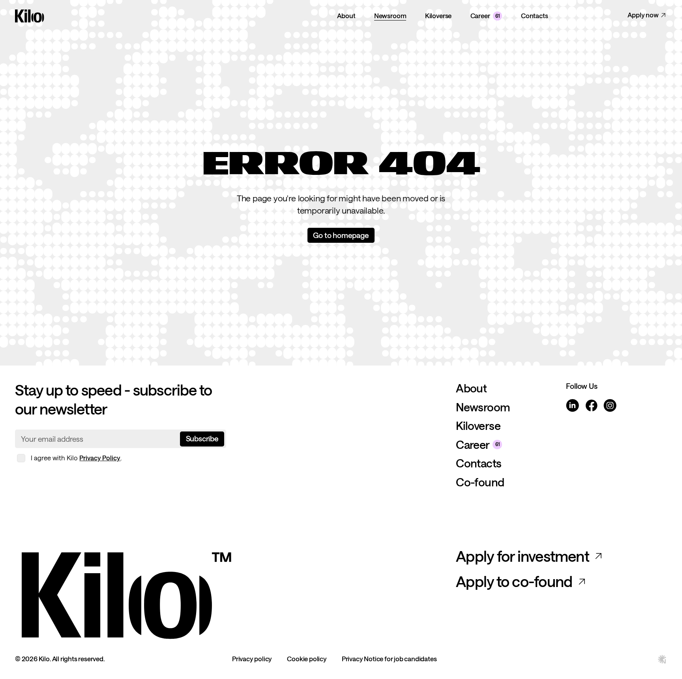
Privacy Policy (99, 457)
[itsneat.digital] (662, 659)
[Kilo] (230, 593)
